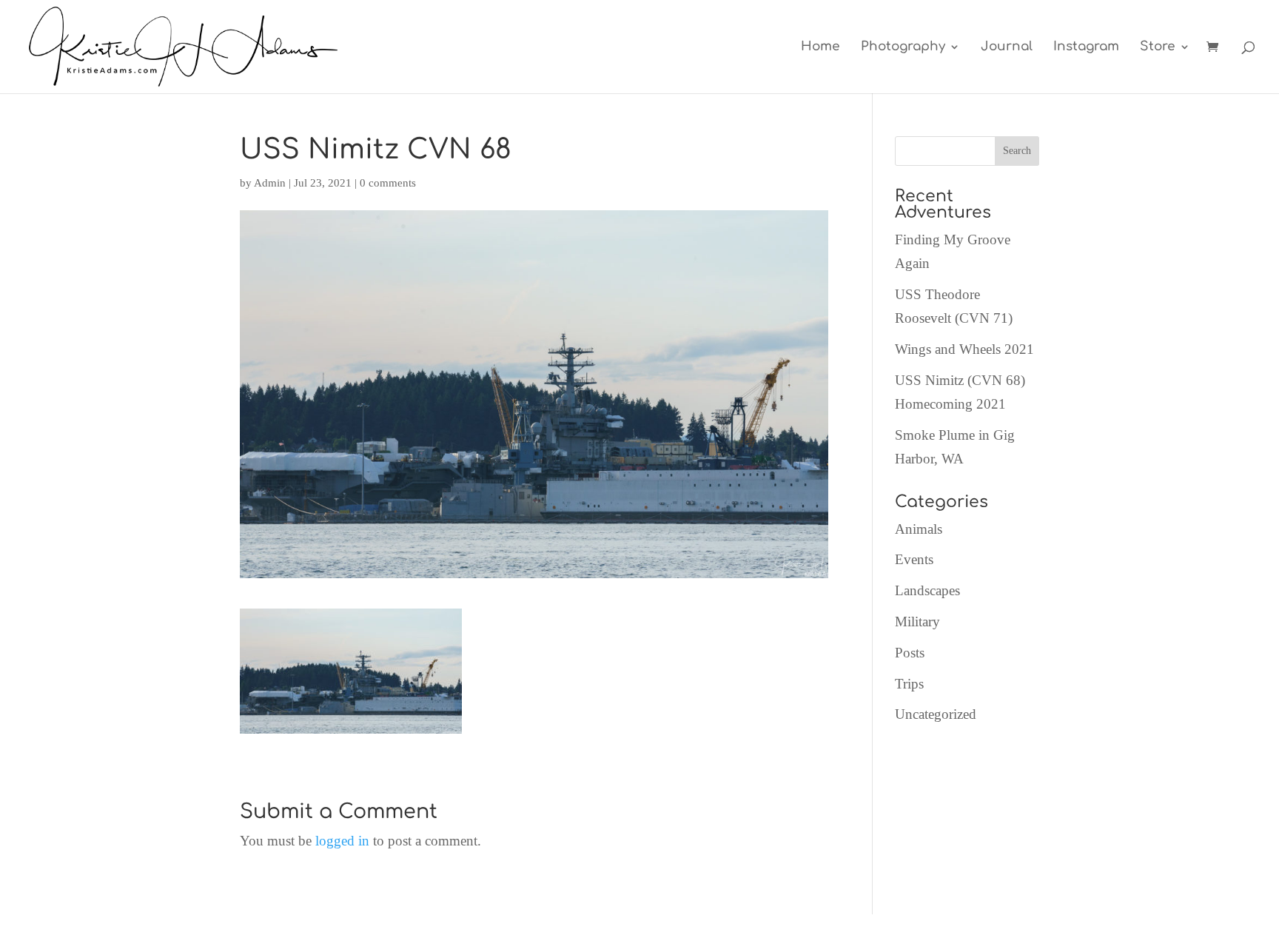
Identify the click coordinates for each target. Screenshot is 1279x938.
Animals (918, 529)
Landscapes (927, 590)
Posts (909, 652)
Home (820, 47)
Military (917, 621)
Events (914, 559)
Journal (1007, 47)
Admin (270, 183)
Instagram (1086, 47)
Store (1157, 47)
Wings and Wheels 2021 (964, 349)
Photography (903, 47)
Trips (909, 683)
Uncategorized (935, 714)
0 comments (388, 183)
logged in (342, 840)
